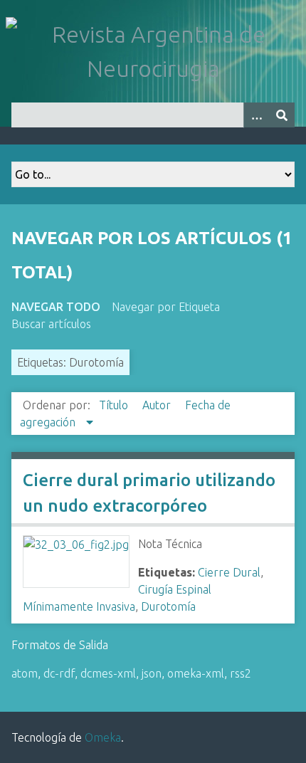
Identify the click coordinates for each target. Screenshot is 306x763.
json (152, 673)
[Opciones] (256, 114)
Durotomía (168, 606)
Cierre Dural (229, 572)
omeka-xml (195, 673)
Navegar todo (55, 306)
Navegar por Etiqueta (166, 306)
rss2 (240, 673)
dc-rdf (59, 673)
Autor (158, 405)
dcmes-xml (108, 673)
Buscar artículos (51, 323)
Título (115, 405)
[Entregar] (282, 114)
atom (24, 673)
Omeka (103, 737)
